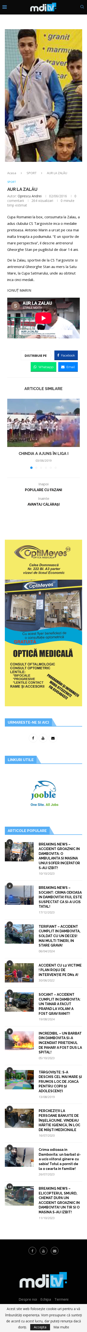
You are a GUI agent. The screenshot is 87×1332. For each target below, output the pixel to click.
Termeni (61, 1299)
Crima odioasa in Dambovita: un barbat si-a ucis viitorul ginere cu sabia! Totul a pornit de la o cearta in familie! (60, 1159)
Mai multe (61, 1327)
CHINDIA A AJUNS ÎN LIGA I (43, 453)
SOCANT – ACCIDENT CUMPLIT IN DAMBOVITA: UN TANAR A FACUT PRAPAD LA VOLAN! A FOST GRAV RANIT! (59, 1004)
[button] (11, 433)
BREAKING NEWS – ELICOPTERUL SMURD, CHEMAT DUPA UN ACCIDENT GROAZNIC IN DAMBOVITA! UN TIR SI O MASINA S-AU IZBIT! (59, 1200)
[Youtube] (43, 1251)
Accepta (40, 1327)
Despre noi (28, 1299)
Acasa (11, 173)
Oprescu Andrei (30, 196)
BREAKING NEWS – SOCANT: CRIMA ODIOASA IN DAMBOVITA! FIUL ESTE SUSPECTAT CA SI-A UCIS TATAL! (60, 897)
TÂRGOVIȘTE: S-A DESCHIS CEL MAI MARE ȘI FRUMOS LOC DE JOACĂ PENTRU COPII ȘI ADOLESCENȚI (60, 1081)
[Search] (82, 7)
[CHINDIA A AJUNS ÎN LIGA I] (43, 423)
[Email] (54, 1251)
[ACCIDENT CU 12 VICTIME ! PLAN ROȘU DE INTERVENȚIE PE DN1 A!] (19, 972)
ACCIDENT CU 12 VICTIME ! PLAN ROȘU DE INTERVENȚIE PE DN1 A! (60, 970)
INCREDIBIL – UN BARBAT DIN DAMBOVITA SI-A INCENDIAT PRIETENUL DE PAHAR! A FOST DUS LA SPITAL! (60, 1042)
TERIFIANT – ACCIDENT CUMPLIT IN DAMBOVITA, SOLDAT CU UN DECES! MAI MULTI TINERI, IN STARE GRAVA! (59, 936)
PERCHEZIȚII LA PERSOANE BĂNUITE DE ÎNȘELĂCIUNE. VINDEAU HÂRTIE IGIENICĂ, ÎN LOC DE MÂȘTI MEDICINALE (59, 1120)
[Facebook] (32, 1251)
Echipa (45, 1299)
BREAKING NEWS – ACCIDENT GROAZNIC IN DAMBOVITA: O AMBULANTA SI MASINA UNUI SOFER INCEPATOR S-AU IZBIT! (59, 856)
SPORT (31, 173)
